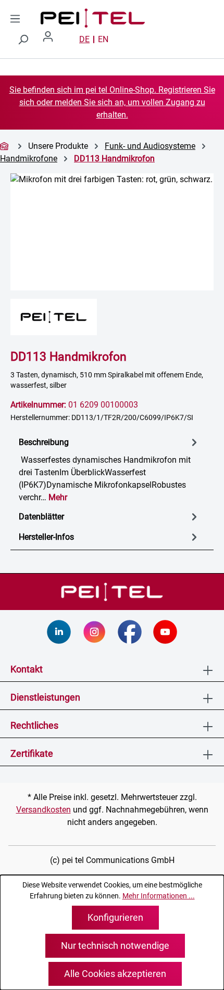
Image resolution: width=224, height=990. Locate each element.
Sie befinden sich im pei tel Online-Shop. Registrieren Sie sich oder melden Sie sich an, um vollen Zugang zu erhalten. (112, 102)
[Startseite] (5, 146)
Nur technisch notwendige (115, 945)
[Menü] (15, 18)
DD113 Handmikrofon (114, 158)
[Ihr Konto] (52, 39)
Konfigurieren (115, 917)
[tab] (109, 469)
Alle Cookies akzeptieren (115, 973)
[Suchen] (22, 39)
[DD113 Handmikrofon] (112, 231)
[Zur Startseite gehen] (56, 18)
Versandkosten (43, 810)
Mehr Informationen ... (158, 896)
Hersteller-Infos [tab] (46, 537)
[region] (112, 231)
